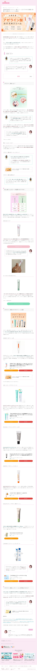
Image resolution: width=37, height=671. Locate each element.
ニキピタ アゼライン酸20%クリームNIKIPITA (18, 493)
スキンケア (15, 7)
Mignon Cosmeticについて (5, 669)
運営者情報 (2, 668)
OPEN (30, 76)
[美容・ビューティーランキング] (5, 647)
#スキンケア (11, 625)
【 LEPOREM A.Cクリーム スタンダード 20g (18, 575)
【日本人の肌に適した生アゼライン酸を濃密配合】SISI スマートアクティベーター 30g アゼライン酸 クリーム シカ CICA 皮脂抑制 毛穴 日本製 (21, 414)
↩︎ (15, 620)
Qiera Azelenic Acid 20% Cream (16, 532)
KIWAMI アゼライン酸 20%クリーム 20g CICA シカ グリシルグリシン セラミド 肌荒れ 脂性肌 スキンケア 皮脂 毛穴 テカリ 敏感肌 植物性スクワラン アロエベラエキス (21, 364)
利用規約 (19, 668)
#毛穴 (22, 625)
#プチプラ (18, 625)
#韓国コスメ (26, 625)
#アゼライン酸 (6, 625)
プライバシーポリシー (13, 668)
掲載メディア (12, 669)
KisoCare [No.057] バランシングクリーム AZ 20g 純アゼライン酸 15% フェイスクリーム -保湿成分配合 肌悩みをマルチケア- (21, 455)
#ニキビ (15, 625)
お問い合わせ (7, 668)
